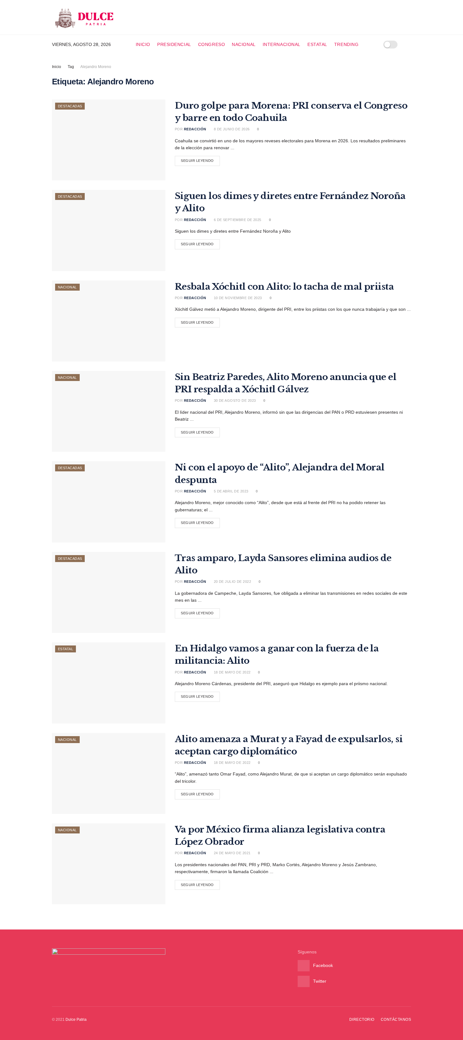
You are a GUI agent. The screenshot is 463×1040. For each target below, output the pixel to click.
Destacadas (70, 106)
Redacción (195, 129)
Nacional (243, 44)
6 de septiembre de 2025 (237, 220)
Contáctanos (396, 1019)
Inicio (143, 44)
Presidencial (174, 44)
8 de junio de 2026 (231, 129)
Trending (346, 44)
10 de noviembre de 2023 (237, 298)
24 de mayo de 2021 (231, 853)
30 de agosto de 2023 (234, 400)
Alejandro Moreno (95, 67)
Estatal (317, 44)
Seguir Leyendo (197, 160)
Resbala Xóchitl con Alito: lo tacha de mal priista (284, 286)
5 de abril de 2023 (230, 491)
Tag (71, 67)
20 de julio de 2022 (232, 581)
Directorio (361, 1019)
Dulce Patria (76, 1019)
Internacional (281, 44)
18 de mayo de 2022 (231, 672)
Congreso (211, 44)
